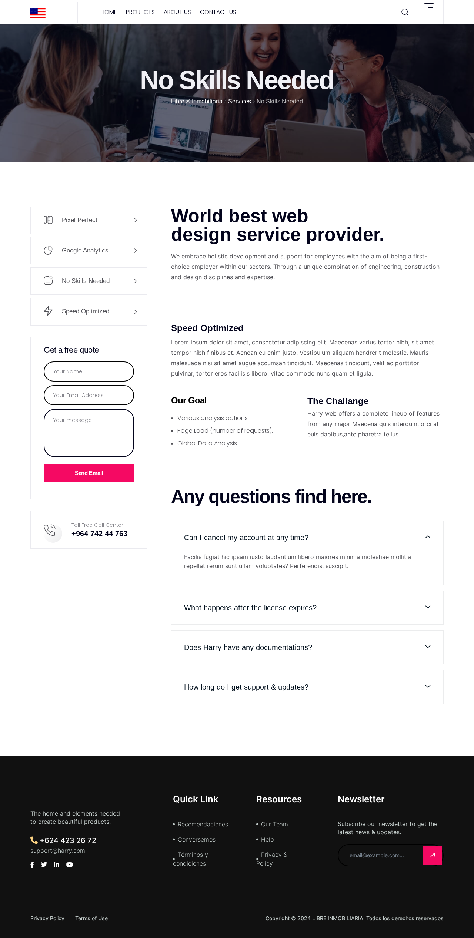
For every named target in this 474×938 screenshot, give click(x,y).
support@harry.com (57, 850)
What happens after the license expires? (250, 608)
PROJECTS (140, 12)
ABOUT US (177, 12)
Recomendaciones (203, 824)
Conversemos (197, 839)
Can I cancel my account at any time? (246, 538)
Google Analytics (84, 250)
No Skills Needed (85, 280)
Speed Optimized (84, 311)
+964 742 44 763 (99, 533)
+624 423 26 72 (67, 840)
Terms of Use (91, 918)
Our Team (274, 824)
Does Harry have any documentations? (248, 647)
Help (267, 839)
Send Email (89, 473)
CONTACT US (218, 12)
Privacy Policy (47, 918)
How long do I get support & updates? (246, 687)
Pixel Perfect (78, 220)
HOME (109, 12)
